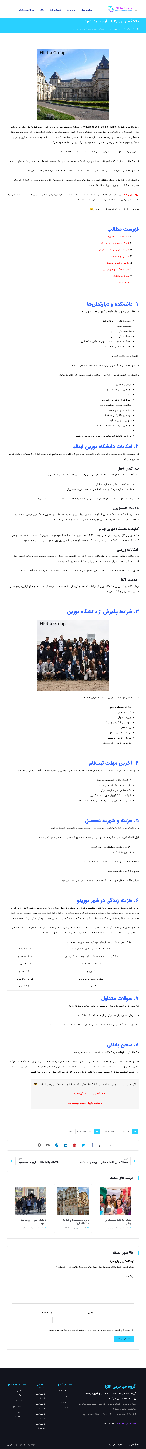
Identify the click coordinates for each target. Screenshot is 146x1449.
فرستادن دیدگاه (124, 1338)
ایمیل (89, 1312)
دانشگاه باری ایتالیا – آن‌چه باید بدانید (85, 1094)
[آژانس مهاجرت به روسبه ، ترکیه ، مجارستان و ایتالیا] (119, 9)
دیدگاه (130, 1277)
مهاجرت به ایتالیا (109, 1131)
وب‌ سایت (47, 1312)
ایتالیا (121, 1052)
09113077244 (107, 1423)
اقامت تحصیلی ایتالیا (84, 1131)
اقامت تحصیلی (125, 1131)
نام (132, 1312)
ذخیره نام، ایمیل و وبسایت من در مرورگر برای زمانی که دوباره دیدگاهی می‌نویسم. (89, 1330)
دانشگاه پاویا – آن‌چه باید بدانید (85, 1103)
